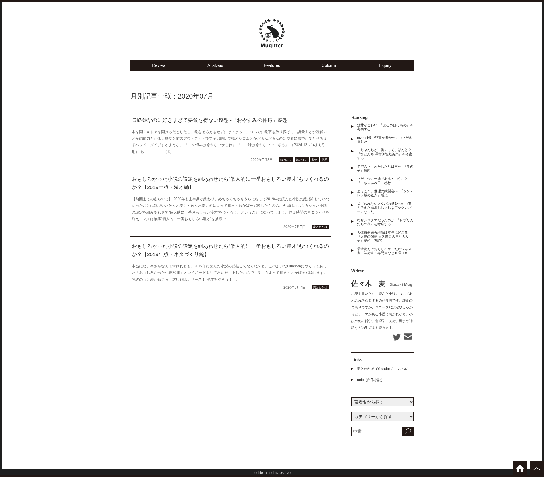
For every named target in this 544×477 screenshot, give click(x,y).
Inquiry (385, 65)
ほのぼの (301, 159)
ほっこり (286, 159)
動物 (314, 159)
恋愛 (324, 159)
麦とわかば (320, 226)
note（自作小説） (370, 380)
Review (159, 65)
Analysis (215, 65)
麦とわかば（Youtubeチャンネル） (384, 369)
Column (329, 65)
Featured (272, 65)
